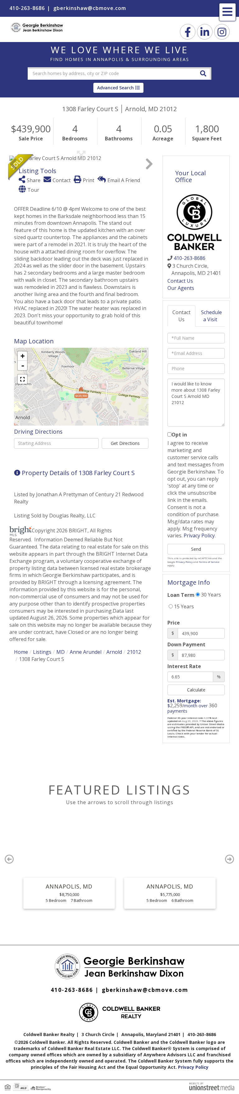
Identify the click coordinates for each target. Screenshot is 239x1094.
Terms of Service (209, 562)
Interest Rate (184, 666)
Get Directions (125, 443)
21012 (134, 651)
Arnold (114, 651)
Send (196, 549)
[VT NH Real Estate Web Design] (211, 1085)
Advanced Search (115, 88)
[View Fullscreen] (22, 379)
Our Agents (180, 288)
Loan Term (180, 595)
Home (21, 651)
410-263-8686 (27, 8)
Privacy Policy (199, 535)
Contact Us (180, 280)
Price (173, 622)
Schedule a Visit (211, 316)
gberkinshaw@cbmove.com (89, 8)
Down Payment (186, 644)
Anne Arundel (85, 651)
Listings (42, 651)
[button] (203, 73)
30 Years (210, 594)
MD (60, 651)
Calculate (196, 690)
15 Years (183, 606)
